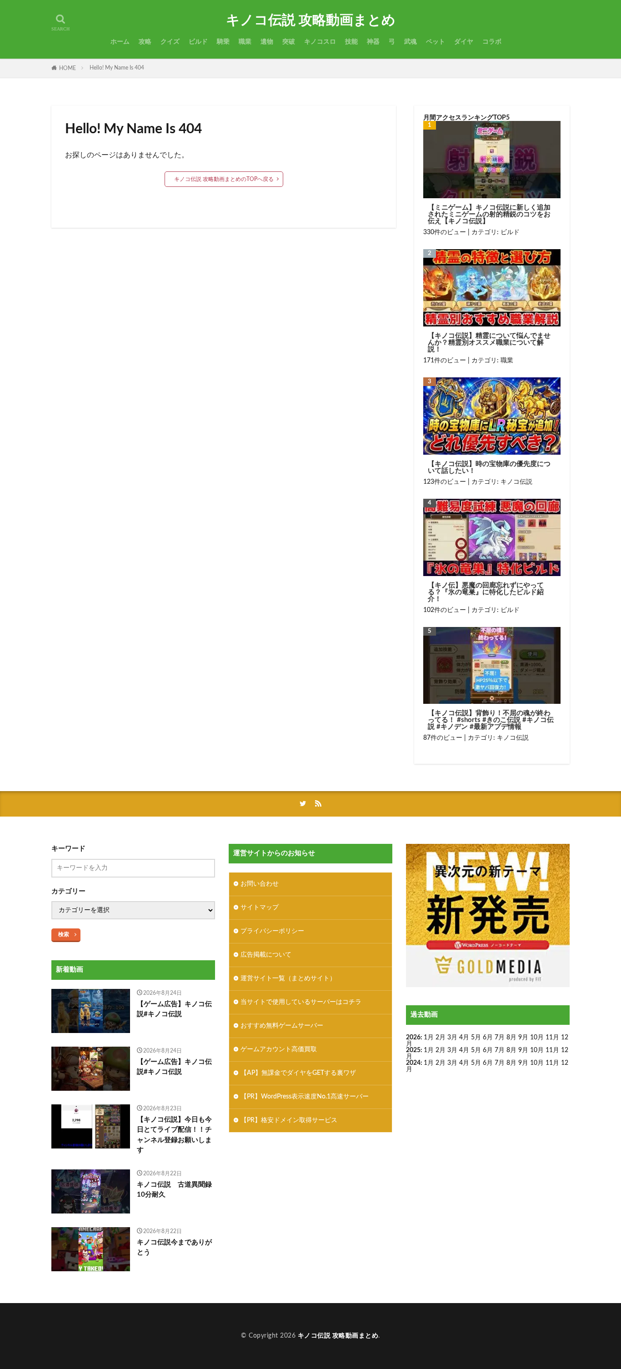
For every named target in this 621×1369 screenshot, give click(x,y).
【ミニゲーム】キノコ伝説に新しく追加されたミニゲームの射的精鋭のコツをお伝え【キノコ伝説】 (489, 214)
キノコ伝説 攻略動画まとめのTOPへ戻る (224, 179)
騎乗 (223, 42)
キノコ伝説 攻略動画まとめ (311, 20)
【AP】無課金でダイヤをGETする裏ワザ (298, 1073)
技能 (351, 42)
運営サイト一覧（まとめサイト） (288, 978)
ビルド (198, 42)
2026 (413, 1037)
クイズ (170, 42)
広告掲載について (265, 955)
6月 (488, 1037)
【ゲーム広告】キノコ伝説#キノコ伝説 (174, 1009)
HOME (67, 68)
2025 (413, 1050)
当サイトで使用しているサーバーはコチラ (300, 1002)
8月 (511, 1037)
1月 (429, 1037)
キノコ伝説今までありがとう (174, 1247)
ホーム (120, 42)
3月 (452, 1037)
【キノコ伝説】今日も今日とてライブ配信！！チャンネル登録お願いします (174, 1135)
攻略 (145, 42)
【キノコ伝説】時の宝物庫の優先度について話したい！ (489, 467)
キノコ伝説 (516, 482)
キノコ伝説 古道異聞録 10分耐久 (176, 1190)
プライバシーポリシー (272, 931)
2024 (413, 1063)
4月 (464, 1037)
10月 (537, 1050)
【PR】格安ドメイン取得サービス (288, 1120)
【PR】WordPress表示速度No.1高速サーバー (304, 1096)
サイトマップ (259, 907)
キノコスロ (320, 42)
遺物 (266, 42)
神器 (373, 42)
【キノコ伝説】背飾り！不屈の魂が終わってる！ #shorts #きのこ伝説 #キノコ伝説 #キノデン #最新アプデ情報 (491, 720)
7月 (500, 1037)
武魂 (410, 42)
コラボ (491, 42)
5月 (476, 1037)
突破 (288, 42)
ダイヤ (463, 42)
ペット (435, 42)
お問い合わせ (259, 884)
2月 (441, 1037)
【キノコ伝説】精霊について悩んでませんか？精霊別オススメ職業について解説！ (489, 342)
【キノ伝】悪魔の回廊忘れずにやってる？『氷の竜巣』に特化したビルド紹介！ (486, 592)
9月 (523, 1050)
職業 (245, 42)
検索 (63, 934)
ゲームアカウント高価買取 (278, 1049)
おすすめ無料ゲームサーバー (281, 1026)
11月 (552, 1050)
